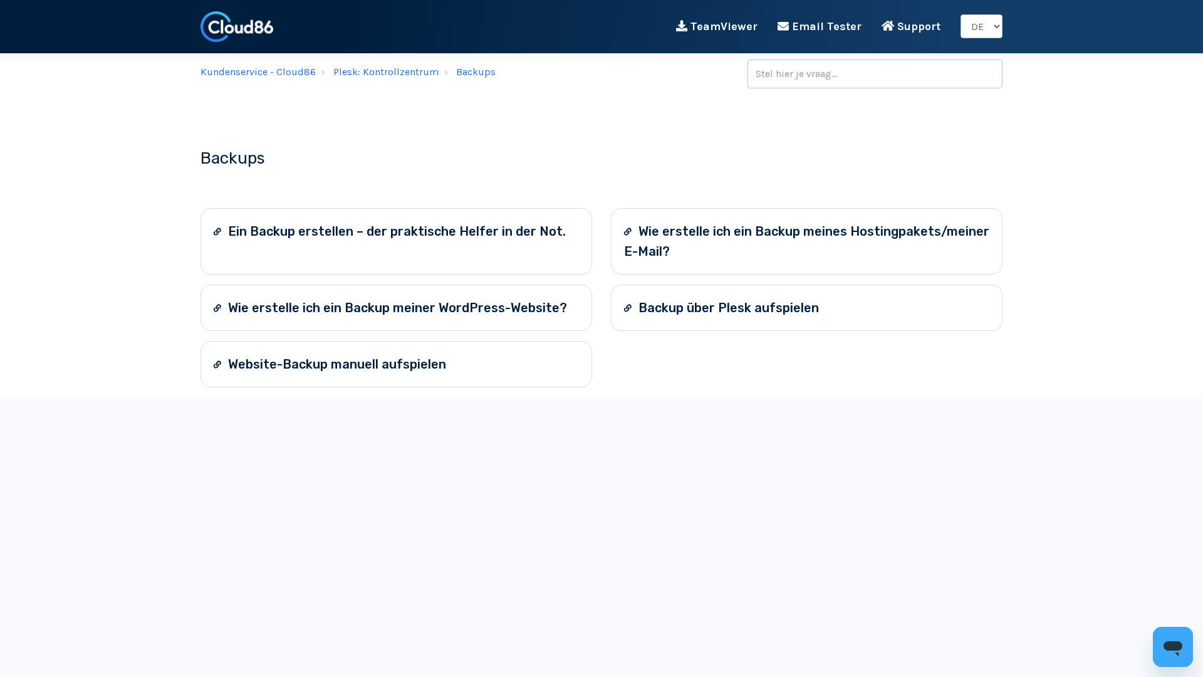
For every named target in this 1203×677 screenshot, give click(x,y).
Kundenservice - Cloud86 (258, 72)
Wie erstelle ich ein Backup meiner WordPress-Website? (396, 307)
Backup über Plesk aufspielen (727, 307)
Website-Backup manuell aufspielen (335, 364)
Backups (476, 72)
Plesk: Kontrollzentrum (386, 72)
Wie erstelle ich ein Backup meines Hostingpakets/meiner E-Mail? (806, 241)
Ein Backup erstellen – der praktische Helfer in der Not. (395, 231)
